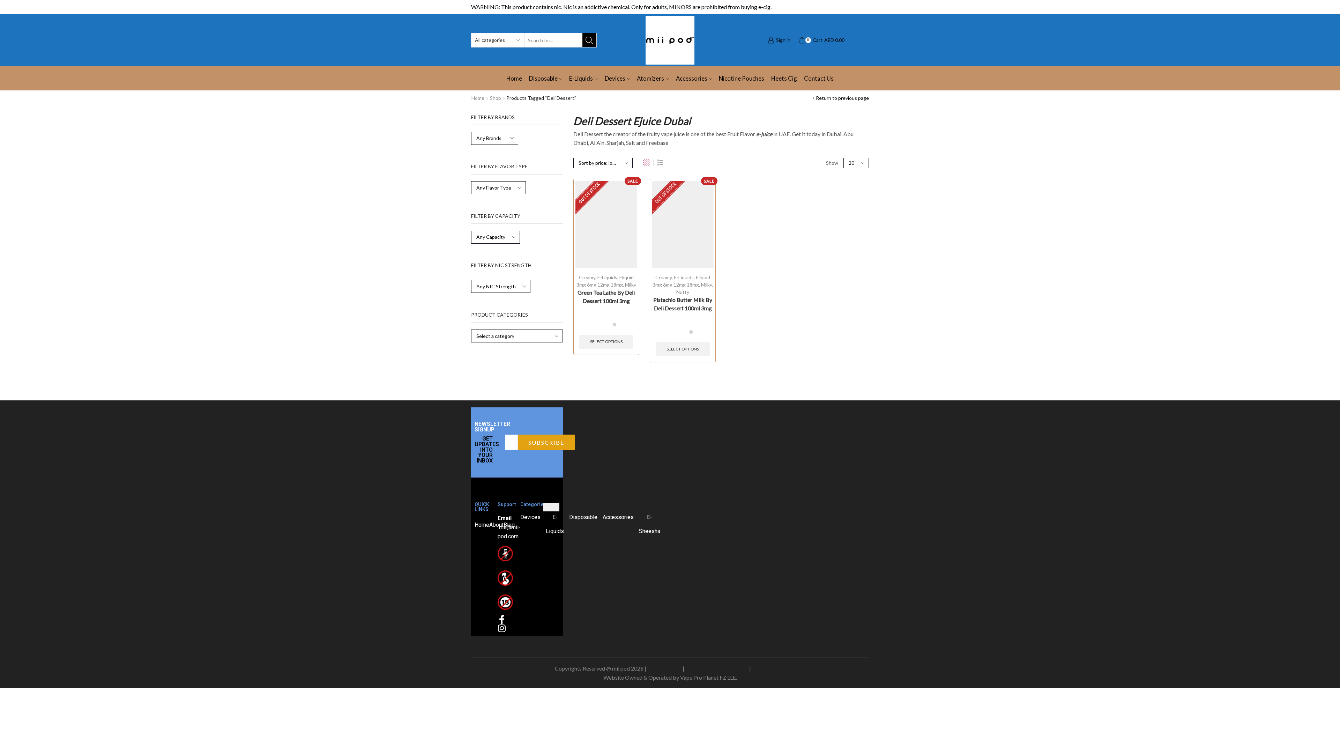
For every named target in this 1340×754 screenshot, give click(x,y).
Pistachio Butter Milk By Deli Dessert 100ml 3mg (682, 303)
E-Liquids (581, 78)
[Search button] (589, 40)
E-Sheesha (649, 524)
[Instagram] (502, 628)
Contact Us (819, 78)
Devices (615, 78)
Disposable (543, 78)
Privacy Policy (664, 668)
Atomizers (650, 78)
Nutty (682, 292)
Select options (606, 341)
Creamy (587, 277)
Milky (630, 285)
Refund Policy (768, 668)
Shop (495, 98)
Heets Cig (784, 78)
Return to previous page (842, 98)
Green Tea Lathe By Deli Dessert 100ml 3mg (606, 296)
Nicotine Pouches (741, 78)
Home (514, 78)
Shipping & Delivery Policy (716, 668)
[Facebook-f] (502, 619)
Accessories (691, 78)
